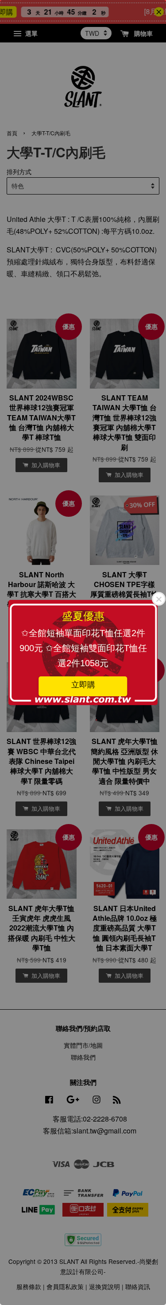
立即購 (83, 684)
